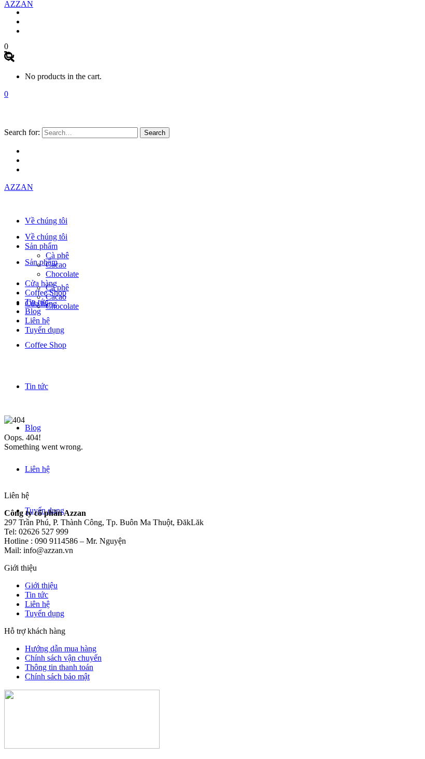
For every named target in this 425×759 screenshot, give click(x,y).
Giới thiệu (41, 585)
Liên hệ (37, 604)
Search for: (22, 132)
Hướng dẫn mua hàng (60, 648)
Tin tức (36, 594)
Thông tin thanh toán (59, 667)
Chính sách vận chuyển (63, 657)
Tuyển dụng (44, 613)
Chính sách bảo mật (57, 676)
